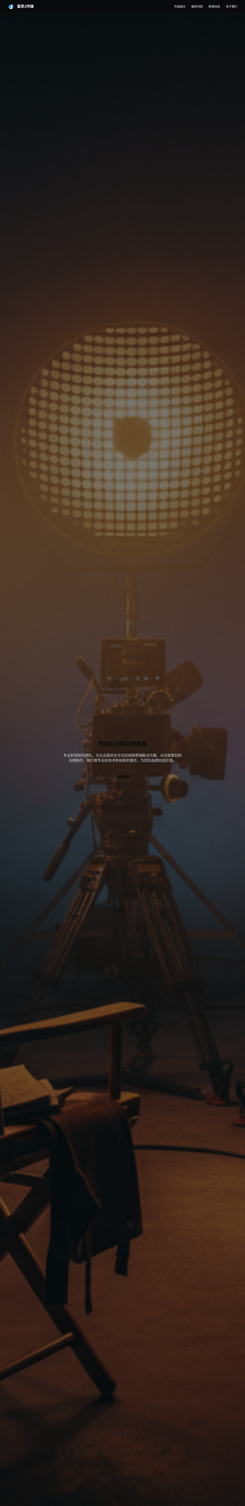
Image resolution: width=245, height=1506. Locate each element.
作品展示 (180, 6)
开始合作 (122, 777)
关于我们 (231, 6)
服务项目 (197, 6)
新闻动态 (214, 6)
